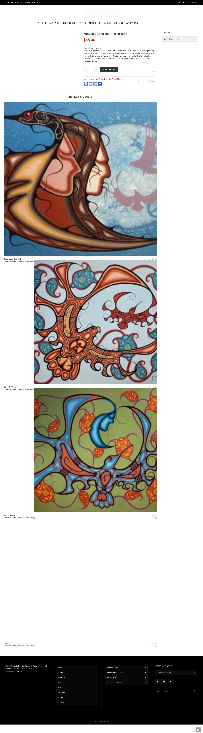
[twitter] (184, 2)
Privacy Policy (112, 673)
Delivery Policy (112, 663)
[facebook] (177, 2)
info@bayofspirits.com (31, 2)
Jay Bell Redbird (99, 75)
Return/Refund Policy (115, 668)
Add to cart (109, 65)
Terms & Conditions (114, 678)
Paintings (61, 668)
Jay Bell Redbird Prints (114, 75)
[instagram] (181, 2)
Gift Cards (61, 688)
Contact (60, 693)
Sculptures (61, 673)
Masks (60, 683)
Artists (60, 663)
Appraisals (61, 698)
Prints (60, 678)
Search (194, 687)
